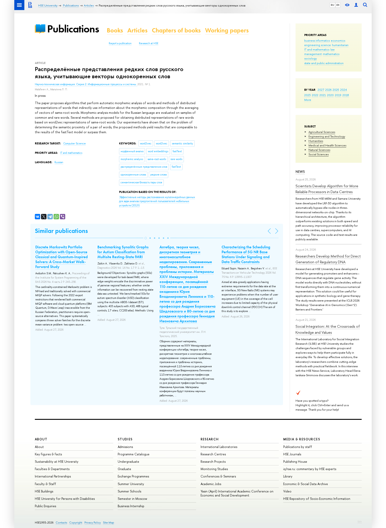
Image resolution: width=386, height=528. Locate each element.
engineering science (317, 45)
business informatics (317, 40)
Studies (125, 439)
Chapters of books (176, 30)
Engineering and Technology (326, 136)
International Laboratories (219, 447)
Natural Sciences (319, 150)
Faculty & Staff (45, 484)
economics (338, 40)
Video (287, 491)
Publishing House (295, 461)
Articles (137, 30)
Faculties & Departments (52, 469)
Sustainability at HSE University (56, 461)
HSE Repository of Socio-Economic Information (316, 498)
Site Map (108, 522)
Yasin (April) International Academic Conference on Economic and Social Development (237, 493)
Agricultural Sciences (321, 132)
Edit (360, 521)
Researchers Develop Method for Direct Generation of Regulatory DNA (328, 258)
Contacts (61, 522)
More (307, 100)
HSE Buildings (44, 491)
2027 (321, 90)
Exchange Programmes (133, 476)
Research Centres (213, 454)
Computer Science (74, 143)
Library (287, 476)
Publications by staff (297, 447)
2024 (343, 90)
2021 (322, 95)
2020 (330, 95)
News (300, 171)
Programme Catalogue (133, 454)
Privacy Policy (92, 522)
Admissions (125, 447)
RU (332, 4)
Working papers (227, 30)
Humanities (315, 141)
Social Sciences (318, 154)
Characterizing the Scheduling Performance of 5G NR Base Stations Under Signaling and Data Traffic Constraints (246, 254)
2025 (336, 90)
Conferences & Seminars (218, 476)
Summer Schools (129, 491)
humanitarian (340, 45)
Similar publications (61, 231)
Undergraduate (128, 461)
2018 (345, 95)
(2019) (157, 201)
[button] (145, 238)
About (41, 439)
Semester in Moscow (132, 498)
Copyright (75, 522)
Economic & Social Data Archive (305, 484)
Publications (73, 29)
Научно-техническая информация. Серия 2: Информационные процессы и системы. (86, 84)
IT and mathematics (316, 49)
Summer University (131, 484)
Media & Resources (301, 439)
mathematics (331, 54)
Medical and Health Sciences (327, 145)
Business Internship (131, 506)
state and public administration (324, 63)
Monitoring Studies (214, 469)
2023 (307, 95)
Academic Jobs (211, 484)
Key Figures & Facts (48, 454)
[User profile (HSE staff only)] (356, 5)
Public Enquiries (45, 506)
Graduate (124, 469)
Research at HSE (148, 43)
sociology (310, 58)
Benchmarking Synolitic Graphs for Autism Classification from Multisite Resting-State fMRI (123, 252)
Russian (59, 162)
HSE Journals (292, 454)
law (332, 49)
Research (210, 439)
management (313, 54)
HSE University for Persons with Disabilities (65, 498)
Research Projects (213, 461)
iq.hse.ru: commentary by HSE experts (309, 469)
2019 (338, 95)
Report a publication (120, 43)
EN (337, 4)
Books (115, 30)
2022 (315, 95)
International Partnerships (53, 476)
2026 (328, 90)
